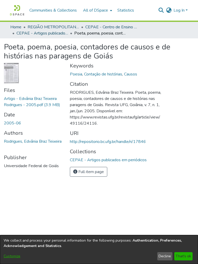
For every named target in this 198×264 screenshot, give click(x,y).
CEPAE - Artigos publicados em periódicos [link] (42, 33)
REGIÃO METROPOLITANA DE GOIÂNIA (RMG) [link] (53, 27)
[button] (17, 10)
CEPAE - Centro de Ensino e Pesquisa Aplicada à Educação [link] (111, 27)
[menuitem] (97, 10)
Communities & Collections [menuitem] (53, 10)
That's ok (183, 256)
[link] (108, 160)
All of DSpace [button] (95, 10)
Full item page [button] (90, 172)
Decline (165, 256)
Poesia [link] (76, 74)
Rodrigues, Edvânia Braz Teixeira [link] (33, 141)
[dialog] (99, 249)
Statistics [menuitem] (125, 10)
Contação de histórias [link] (103, 74)
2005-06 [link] (12, 123)
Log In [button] (180, 10)
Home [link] (15, 27)
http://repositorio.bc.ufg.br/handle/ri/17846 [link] (108, 141)
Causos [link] (130, 74)
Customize (12, 256)
